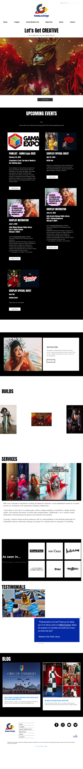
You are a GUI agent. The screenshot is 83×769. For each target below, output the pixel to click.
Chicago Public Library (19, 236)
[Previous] (2, 618)
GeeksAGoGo (51, 594)
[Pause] (4, 498)
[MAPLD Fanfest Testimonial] (41, 643)
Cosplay (21, 727)
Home (21, 724)
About (21, 734)
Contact (21, 737)
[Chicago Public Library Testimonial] (43, 643)
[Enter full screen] (79, 498)
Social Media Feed (25, 729)
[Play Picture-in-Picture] (76, 498)
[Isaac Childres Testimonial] (39, 643)
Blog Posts (22, 732)
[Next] (80, 618)
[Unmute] (7, 498)
